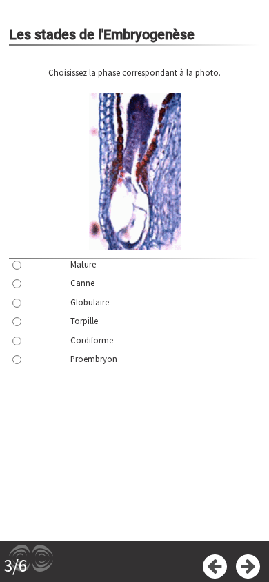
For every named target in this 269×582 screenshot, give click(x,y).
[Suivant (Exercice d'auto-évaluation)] (248, 566)
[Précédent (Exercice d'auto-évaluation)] (215, 566)
